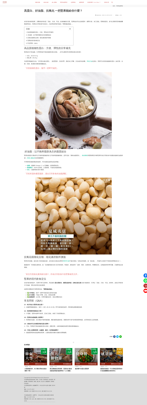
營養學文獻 (66, 261)
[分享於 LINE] (120, 336)
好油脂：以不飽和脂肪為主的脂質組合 (39, 35)
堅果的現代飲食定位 (34, 40)
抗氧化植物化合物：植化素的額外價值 (39, 38)
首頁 (114, 6)
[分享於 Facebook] (114, 336)
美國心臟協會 (31, 158)
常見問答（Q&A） (33, 43)
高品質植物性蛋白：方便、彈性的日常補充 (40, 32)
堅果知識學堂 (119, 6)
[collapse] (70, 29)
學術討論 (89, 61)
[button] (112, 2)
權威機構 (85, 155)
